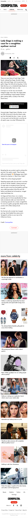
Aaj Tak (9, 1)
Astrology (14, 494)
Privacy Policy (4, 510)
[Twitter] (17, 505)
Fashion (18, 492)
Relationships (20, 9)
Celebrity (12, 9)
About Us (25, 510)
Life (24, 492)
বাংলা (12, 1)
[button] (10, 58)
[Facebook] (13, 505)
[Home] (14, 499)
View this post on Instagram (9, 144)
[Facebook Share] (14, 58)
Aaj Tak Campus (17, 1)
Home (2, 37)
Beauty (5, 9)
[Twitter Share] (18, 58)
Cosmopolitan (3, 1)
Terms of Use (18, 510)
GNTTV (23, 1)
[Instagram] (21, 505)
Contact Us (11, 510)
